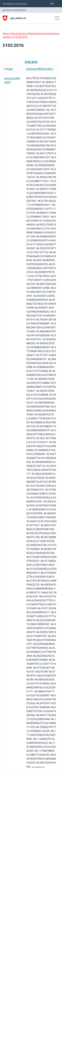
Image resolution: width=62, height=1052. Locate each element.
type (10, 69)
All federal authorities (15, 3)
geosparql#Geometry (39, 69)
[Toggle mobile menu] (57, 18)
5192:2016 (31, 62)
